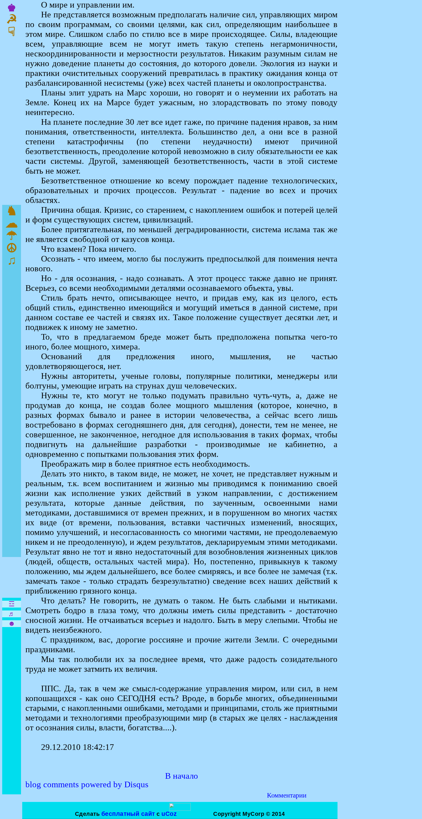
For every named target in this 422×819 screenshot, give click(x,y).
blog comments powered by (86, 784)
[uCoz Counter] (180, 809)
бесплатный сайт (128, 813)
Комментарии (286, 795)
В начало (181, 776)
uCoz (169, 813)
